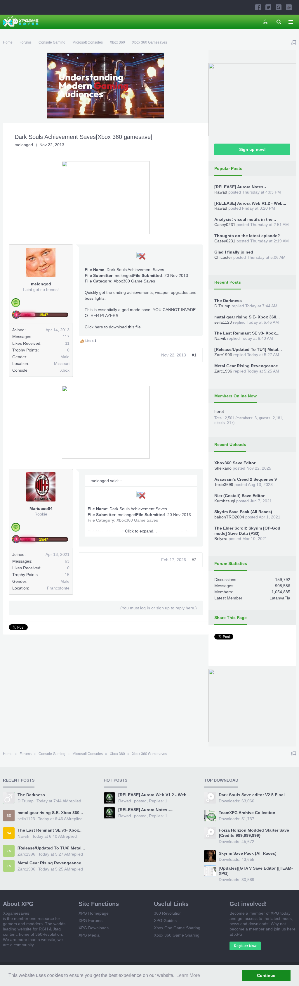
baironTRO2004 (229, 517)
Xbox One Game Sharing (177, 927)
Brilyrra (220, 538)
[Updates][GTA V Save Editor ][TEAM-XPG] (256, 871)
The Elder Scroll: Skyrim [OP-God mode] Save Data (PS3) (247, 531)
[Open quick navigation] (293, 42)
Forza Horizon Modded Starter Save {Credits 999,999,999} (254, 833)
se (9, 815)
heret (219, 411)
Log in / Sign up (265, 22)
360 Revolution (168, 913)
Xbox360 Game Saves (134, 281)
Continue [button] (266, 975)
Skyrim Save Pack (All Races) (243, 511)
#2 (194, 559)
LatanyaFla (280, 598)
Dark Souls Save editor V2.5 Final (252, 794)
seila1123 (223, 322)
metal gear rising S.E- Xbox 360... (247, 317)
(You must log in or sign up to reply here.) (158, 608)
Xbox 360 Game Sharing (176, 935)
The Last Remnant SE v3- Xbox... (246, 333)
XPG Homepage (94, 913)
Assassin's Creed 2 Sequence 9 (245, 479)
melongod (24, 144)
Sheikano (223, 468)
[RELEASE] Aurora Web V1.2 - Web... (250, 203)
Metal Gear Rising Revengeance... (247, 365)
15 (67, 574)
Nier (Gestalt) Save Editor (239, 495)
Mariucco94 (41, 508)
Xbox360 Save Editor (234, 463)
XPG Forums (90, 920)
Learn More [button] (188, 975)
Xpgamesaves (16, 913)
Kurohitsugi (224, 501)
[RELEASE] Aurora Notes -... (242, 187)
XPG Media (89, 935)
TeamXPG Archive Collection (247, 812)
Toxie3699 (223, 484)
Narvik (220, 338)
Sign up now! (252, 149)
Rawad (220, 192)
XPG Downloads (94, 927)
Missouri (61, 363)
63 (67, 561)
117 (66, 336)
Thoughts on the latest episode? (247, 235)
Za (9, 851)
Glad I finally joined (233, 252)
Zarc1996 (223, 354)
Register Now (245, 946)
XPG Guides (165, 920)
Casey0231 (224, 224)
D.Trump (222, 306)
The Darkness (228, 300)
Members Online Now (235, 396)
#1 (194, 355)
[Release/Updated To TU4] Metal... (248, 349)
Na (9, 833)
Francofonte (58, 588)
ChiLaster (223, 257)
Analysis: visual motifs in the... (245, 219)
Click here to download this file (113, 327)
